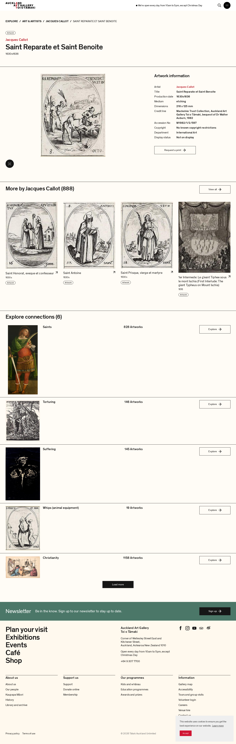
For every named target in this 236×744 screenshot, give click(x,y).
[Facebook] (180, 628)
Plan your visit (27, 629)
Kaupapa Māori (14, 695)
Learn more (218, 725)
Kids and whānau (130, 684)
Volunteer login (187, 700)
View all (213, 189)
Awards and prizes (131, 695)
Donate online (71, 689)
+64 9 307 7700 (130, 661)
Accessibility (185, 689)
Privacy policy (13, 733)
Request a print (172, 150)
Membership (70, 695)
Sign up (213, 611)
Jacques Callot (17, 40)
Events (16, 645)
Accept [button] (186, 733)
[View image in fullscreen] (10, 164)
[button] (32, 249)
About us (11, 684)
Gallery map (185, 684)
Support (68, 684)
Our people (12, 689)
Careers (182, 705)
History (10, 700)
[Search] (219, 5)
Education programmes (134, 689)
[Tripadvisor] (201, 628)
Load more (118, 584)
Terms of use (28, 733)
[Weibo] (208, 628)
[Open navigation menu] (227, 5)
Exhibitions (23, 637)
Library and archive (16, 705)
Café (13, 653)
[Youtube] (194, 628)
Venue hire (184, 710)
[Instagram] (187, 628)
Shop (14, 660)
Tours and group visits (191, 695)
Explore (212, 329)
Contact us (184, 715)
